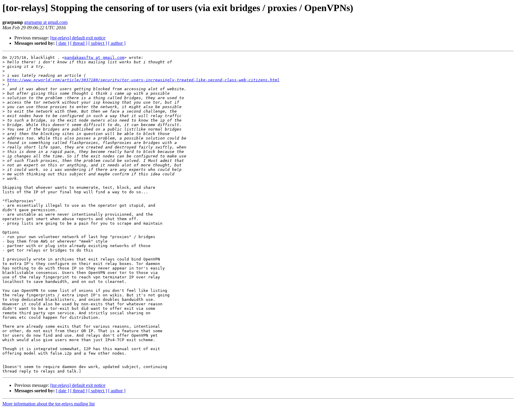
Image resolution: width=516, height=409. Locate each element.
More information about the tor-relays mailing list (48, 403)
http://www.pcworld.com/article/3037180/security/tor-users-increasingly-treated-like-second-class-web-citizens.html (143, 80)
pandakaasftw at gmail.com (94, 57)
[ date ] (62, 43)
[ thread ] (78, 43)
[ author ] (116, 43)
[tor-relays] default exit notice (77, 37)
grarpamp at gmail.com (45, 22)
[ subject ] (97, 43)
